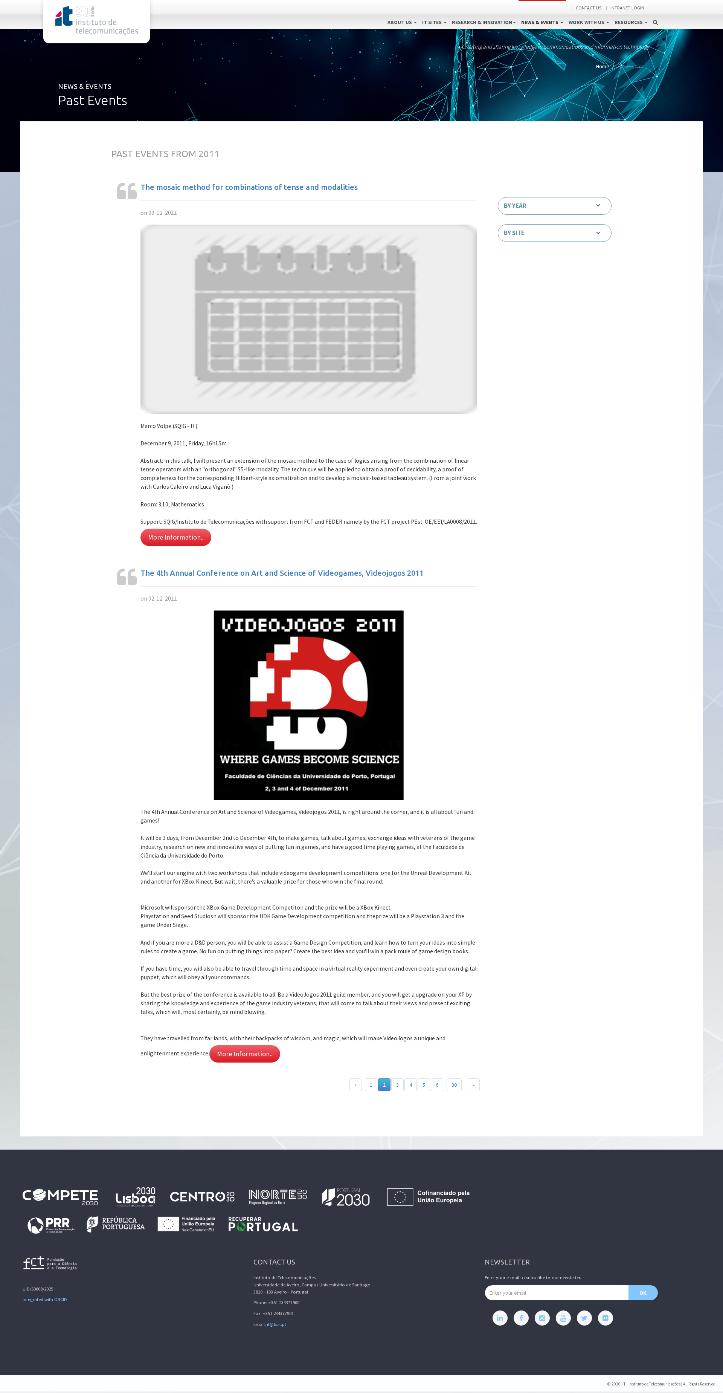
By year (515, 206)
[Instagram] (542, 1318)
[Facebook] (521, 1318)
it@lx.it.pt (276, 1324)
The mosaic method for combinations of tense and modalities (249, 187)
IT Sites (432, 22)
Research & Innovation (482, 22)
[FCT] (50, 1264)
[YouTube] (563, 1318)
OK (643, 1292)
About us (400, 22)
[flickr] (605, 1318)
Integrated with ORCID (45, 1299)
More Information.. (176, 537)
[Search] (655, 14)
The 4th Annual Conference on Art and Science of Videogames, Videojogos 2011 (282, 573)
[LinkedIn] (500, 1318)
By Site (514, 233)
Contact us (588, 8)
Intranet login (627, 8)
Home (602, 66)
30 (454, 1084)
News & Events (540, 22)
